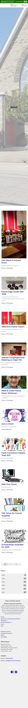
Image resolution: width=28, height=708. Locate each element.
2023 (13, 585)
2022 (13, 589)
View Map (4, 637)
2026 (13, 575)
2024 (13, 582)
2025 (13, 578)
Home (3, 617)
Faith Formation (6, 622)
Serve (2, 624)
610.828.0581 (19, 1)
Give (2, 626)
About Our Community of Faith (10, 619)
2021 (13, 592)
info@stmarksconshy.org (12, 660)
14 (16, 564)
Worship (3, 620)
